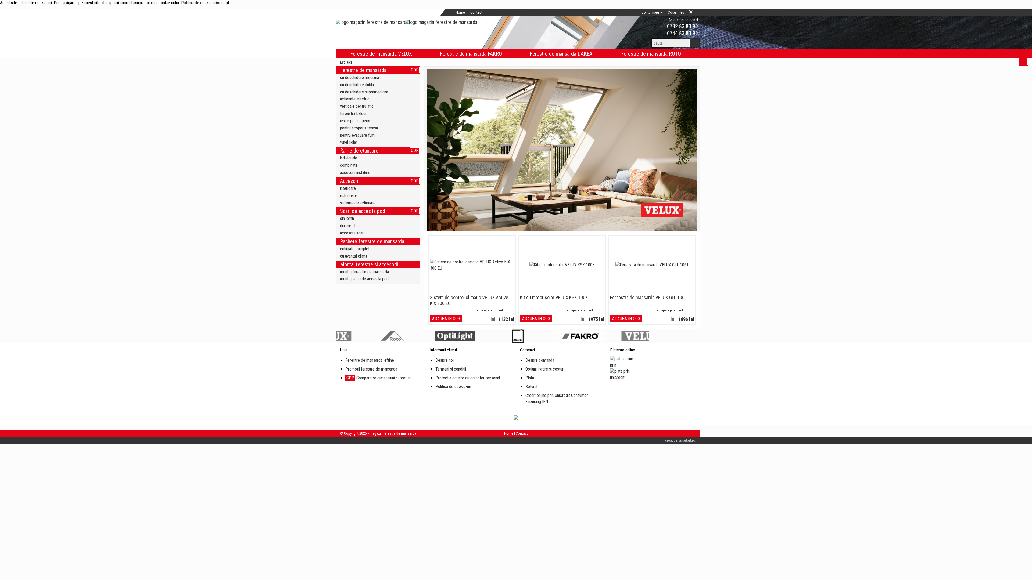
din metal (347, 225)
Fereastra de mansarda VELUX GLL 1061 (648, 297)
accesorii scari (352, 232)
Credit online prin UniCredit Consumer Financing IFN (556, 398)
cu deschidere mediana (359, 77)
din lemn (347, 218)
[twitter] (497, 12)
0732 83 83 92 (682, 26)
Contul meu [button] (651, 12)
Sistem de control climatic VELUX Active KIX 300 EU (469, 300)
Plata (529, 377)
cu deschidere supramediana (364, 92)
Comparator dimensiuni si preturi (378, 377)
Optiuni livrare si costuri (544, 369)
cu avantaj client (353, 256)
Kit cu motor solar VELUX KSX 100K (554, 297)
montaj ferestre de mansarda (364, 271)
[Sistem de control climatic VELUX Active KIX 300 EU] (472, 265)
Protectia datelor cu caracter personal (467, 377)
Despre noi (444, 360)
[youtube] (514, 12)
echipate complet (355, 248)
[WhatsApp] (658, 26)
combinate (349, 165)
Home (460, 12)
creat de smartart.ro (680, 440)
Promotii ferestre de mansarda (371, 369)
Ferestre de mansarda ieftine (369, 360)
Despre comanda (539, 360)
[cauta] (694, 43)
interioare (348, 188)
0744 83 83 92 (682, 33)
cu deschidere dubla (357, 84)
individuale (348, 158)
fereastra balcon (353, 113)
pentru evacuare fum (357, 135)
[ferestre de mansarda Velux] (562, 150)
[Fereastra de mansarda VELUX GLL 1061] (652, 265)
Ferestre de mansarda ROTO (651, 53)
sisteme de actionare (357, 202)
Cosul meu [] (680, 12)
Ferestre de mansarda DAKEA (561, 53)
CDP (415, 70)
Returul (531, 386)
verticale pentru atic (357, 106)
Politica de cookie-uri (199, 2)
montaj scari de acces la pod (364, 278)
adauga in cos (446, 318)
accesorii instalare (355, 172)
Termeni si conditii (450, 369)
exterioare (348, 195)
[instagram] (506, 12)
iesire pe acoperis (355, 120)
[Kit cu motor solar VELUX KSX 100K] (562, 265)
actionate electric (355, 99)
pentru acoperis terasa (359, 127)
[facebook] (489, 12)
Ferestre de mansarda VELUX (381, 53)
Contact (476, 12)
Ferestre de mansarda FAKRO (471, 53)
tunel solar (348, 142)
